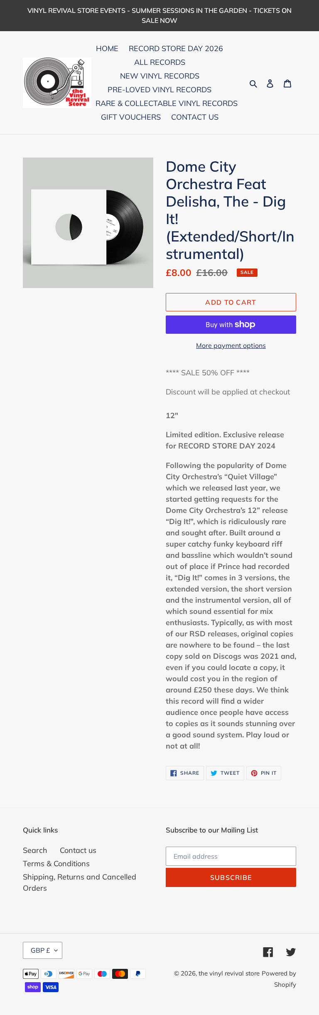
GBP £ (40, 950)
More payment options (231, 345)
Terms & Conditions (56, 863)
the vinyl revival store (229, 973)
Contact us (78, 850)
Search (35, 850)
